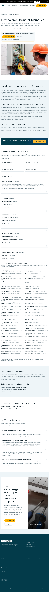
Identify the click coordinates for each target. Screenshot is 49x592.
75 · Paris (28, 558)
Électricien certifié (4, 562)
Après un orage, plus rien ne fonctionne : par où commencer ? (15, 440)
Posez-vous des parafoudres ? (9, 450)
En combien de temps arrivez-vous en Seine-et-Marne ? (14, 430)
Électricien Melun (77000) (31, 169)
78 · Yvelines (28, 560)
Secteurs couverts (24, 5)
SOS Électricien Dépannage (6, 14)
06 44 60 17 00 (42, 5)
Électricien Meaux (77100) (7, 169)
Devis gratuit (32, 5)
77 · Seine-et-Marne (41, 558)
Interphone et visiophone (31, 550)
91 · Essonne (39, 560)
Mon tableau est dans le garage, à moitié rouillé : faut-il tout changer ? (17, 459)
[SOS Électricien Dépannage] (6, 541)
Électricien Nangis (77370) (31, 172)
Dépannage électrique (30, 542)
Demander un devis (4, 560)
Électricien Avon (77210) (7, 176)
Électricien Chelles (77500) (7, 162)
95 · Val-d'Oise (40, 563)
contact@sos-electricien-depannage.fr (8, 575)
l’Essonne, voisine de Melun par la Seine (10, 408)
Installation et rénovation (30, 551)
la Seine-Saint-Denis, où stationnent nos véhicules (12, 406)
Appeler (37, 1)
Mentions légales (4, 567)
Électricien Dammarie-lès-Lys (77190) (9, 172)
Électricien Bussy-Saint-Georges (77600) (10, 165)
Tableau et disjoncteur (30, 546)
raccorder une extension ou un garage (21, 391)
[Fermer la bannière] (47, 1)
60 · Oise (28, 565)
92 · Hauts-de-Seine (30, 562)
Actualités (3, 563)
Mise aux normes (29, 548)
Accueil (8, 5)
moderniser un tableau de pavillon (19, 389)
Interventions (14, 5)
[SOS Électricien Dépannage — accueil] (4, 5)
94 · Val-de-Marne (29, 563)
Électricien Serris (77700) (31, 165)
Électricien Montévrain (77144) (32, 162)
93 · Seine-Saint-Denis (41, 562)
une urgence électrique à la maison (20, 387)
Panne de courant (29, 544)
